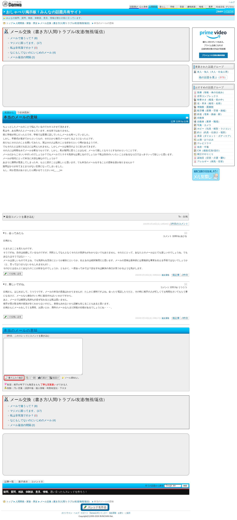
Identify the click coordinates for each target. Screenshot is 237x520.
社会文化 (220, 6)
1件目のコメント (179, 223)
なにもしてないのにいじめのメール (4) (33, 52)
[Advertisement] (96, 86)
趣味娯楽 (191, 6)
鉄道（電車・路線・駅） (210, 114)
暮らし (163, 6)
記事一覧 (9, 481)
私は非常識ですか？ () (23, 47)
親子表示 (23, 481)
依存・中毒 (203, 147)
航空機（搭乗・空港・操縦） (212, 110)
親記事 (176, 274)
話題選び (134, 6)
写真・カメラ (204, 125)
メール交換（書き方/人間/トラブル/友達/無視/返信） (65, 23)
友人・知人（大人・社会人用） (213, 72)
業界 (211, 6)
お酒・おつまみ (205, 140)
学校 (172, 6)
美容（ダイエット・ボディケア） (214, 136)
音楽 (182, 6)
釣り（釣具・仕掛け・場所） (212, 132)
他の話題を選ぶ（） (213, 77)
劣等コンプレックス (207, 96)
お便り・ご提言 (124, 513)
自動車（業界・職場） (209, 121)
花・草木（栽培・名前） (210, 103)
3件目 (185, 318)
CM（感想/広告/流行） (209, 150)
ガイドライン (66, 513)
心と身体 (143, 6)
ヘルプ (232, 2)
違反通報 (165, 275)
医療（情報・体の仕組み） (211, 92)
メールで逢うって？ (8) (23, 38)
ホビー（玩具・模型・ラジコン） (214, 129)
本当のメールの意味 (21, 330)
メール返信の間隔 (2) (22, 57)
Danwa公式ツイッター (99, 513)
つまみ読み (23, 112)
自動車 (200, 118)
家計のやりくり (205, 154)
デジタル (230, 6)
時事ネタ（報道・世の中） (211, 100)
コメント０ (37, 481)
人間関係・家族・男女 (26, 23)
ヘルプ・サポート (81, 513)
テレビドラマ (204, 143)
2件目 (185, 274)
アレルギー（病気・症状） (211, 161)
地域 (201, 6)
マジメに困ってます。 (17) (26, 43)
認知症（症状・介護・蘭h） (212, 158)
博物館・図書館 (205, 107)
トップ (9, 23)
